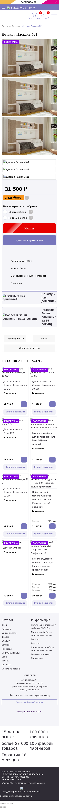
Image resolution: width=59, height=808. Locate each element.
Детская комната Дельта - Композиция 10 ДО (44, 385)
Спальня (6, 641)
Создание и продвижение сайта (16, 796)
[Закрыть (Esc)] (1, 803)
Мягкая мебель (9, 633)
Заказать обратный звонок (29, 702)
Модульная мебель (11, 653)
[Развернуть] (8, 803)
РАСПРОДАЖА (28, 2)
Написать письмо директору (29, 695)
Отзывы (44, 338)
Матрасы (6, 665)
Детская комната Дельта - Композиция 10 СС (15, 385)
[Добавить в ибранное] (53, 154)
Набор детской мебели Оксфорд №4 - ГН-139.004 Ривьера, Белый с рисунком (42, 499)
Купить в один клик (29, 240)
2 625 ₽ (10, 197)
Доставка (35, 643)
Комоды (5, 661)
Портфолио (37, 658)
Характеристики (15, 338)
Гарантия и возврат (41, 654)
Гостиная (6, 629)
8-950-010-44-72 (29, 680)
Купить (29, 228)
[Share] (4, 803)
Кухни (4, 625)
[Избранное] (38, 15)
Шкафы (5, 637)
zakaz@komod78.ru (29, 690)
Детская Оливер (12, 547)
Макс (8, 7)
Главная (6, 26)
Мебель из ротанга (11, 669)
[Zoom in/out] (11, 803)
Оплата (35, 639)
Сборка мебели (17, 212)
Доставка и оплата (29, 348)
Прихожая (7, 649)
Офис (4, 657)
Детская (16, 26)
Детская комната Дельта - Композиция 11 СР (15, 492)
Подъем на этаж (18, 217)
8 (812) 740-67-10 (21, 7)
